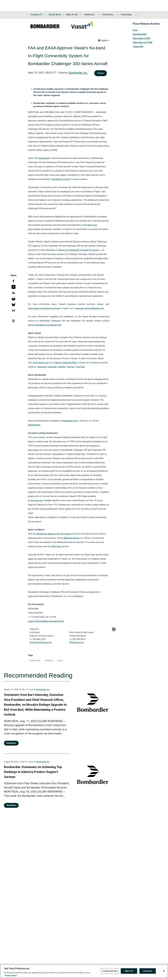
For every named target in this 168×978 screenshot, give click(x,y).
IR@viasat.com (76, 642)
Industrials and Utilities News (109, 14)
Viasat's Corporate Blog (65, 362)
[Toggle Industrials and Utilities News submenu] (118, 14)
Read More (11, 743)
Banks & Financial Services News (72, 14)
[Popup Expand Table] (114, 629)
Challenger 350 (34, 660)
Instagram (52, 367)
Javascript (138, 46)
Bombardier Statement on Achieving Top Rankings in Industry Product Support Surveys (33, 772)
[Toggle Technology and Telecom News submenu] (136, 14)
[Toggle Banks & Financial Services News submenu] (81, 14)
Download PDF (140, 34)
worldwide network (61, 179)
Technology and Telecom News (127, 14)
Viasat (59, 660)
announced (44, 158)
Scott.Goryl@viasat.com (40, 642)
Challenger (49, 660)
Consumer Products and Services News (37, 14)
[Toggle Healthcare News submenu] (99, 14)
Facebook (41, 367)
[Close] (164, 971)
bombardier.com (69, 420)
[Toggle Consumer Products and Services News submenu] (46, 14)
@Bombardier (34, 425)
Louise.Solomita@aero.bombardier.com (46, 621)
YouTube (81, 367)
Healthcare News (90, 14)
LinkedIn (61, 367)
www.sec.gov (36, 500)
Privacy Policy (11, 975)
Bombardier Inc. (78, 72)
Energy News (55, 14)
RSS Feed (56, 546)
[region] (84, 971)
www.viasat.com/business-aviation (44, 308)
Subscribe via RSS (141, 38)
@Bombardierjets (72, 538)
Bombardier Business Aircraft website (54, 534)
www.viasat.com (40, 362)
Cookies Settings (110, 971)
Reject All (129, 971)
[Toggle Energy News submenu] (63, 14)
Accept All (147, 971)
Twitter (70, 367)
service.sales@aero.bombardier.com (44, 325)
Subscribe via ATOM (142, 42)
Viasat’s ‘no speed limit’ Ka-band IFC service (78, 250)
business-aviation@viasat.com (90, 308)
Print (135, 30)
